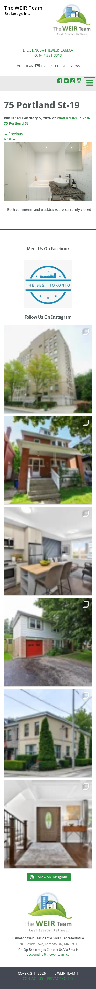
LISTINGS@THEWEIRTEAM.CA (50, 50)
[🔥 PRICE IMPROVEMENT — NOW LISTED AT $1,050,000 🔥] (48, 642)
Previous (13, 134)
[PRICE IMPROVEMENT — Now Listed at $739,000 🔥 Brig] (48, 551)
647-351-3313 (50, 55)
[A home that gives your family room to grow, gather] (48, 824)
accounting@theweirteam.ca (48, 954)
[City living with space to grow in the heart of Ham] (48, 460)
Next (10, 139)
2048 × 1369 (67, 118)
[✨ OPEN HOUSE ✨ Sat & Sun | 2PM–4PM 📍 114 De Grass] (48, 733)
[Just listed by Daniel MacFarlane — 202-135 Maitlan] (48, 369)
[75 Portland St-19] (48, 171)
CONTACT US (33, 978)
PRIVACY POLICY (60, 978)
